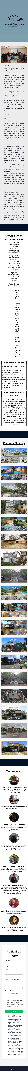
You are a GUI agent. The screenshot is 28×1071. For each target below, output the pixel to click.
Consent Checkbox (10, 990)
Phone (7, 966)
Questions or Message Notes (12, 979)
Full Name (8, 960)
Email (7, 973)
